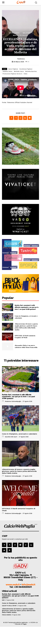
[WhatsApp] (20, 118)
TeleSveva (21, 59)
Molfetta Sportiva (31, 71)
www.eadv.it (13, 584)
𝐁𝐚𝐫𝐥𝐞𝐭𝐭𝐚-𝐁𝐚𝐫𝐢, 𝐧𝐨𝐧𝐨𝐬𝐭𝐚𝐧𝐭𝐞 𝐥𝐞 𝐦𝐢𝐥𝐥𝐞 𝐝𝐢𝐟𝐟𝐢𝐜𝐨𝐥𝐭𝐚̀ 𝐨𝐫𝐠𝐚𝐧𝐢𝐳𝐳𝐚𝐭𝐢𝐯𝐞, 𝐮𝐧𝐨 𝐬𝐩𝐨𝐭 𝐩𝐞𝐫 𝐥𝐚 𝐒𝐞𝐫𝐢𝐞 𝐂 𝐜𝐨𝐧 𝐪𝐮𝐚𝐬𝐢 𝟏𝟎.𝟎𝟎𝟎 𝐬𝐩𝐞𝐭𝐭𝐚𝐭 (26, 307)
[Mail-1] (4, 550)
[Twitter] (16, 118)
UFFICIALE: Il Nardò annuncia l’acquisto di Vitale (25, 337)
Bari (3, 600)
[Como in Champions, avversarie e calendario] (7, 317)
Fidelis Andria (6, 615)
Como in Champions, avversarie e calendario (19, 434)
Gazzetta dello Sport (11, 437)
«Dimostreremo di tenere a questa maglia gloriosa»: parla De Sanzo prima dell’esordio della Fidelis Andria (26, 327)
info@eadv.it (28, 584)
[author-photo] (3, 401)
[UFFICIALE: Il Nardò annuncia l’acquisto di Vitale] (7, 336)
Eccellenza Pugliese (26, 69)
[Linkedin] (25, 118)
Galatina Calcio (7, 71)
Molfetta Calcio (20, 35)
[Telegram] (30, 118)
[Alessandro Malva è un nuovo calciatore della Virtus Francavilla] (7, 346)
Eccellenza (14, 33)
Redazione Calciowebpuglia (13, 401)
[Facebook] (11, 118)
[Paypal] (9, 550)
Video (25, 73)
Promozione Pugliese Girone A (12, 73)
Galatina (27, 33)
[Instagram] (15, 545)
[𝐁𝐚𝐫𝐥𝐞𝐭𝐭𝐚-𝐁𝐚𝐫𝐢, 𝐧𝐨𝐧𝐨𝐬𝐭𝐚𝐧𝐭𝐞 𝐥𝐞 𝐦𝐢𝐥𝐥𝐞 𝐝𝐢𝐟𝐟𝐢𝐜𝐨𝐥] (7, 307)
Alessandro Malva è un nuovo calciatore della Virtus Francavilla (26, 346)
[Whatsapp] (26, 545)
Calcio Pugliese (13, 69)
